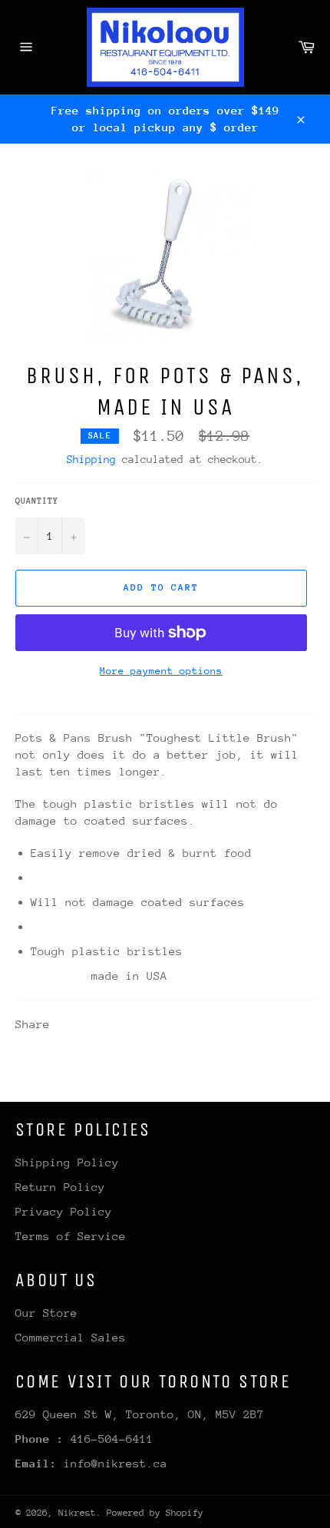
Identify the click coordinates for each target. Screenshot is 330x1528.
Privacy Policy (63, 1211)
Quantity (36, 501)
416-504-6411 (112, 1438)
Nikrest (77, 1512)
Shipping (91, 459)
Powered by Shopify (155, 1512)
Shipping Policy (67, 1162)
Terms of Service (70, 1235)
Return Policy (60, 1186)
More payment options (161, 670)
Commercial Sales (70, 1337)
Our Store (46, 1312)
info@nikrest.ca (115, 1463)
